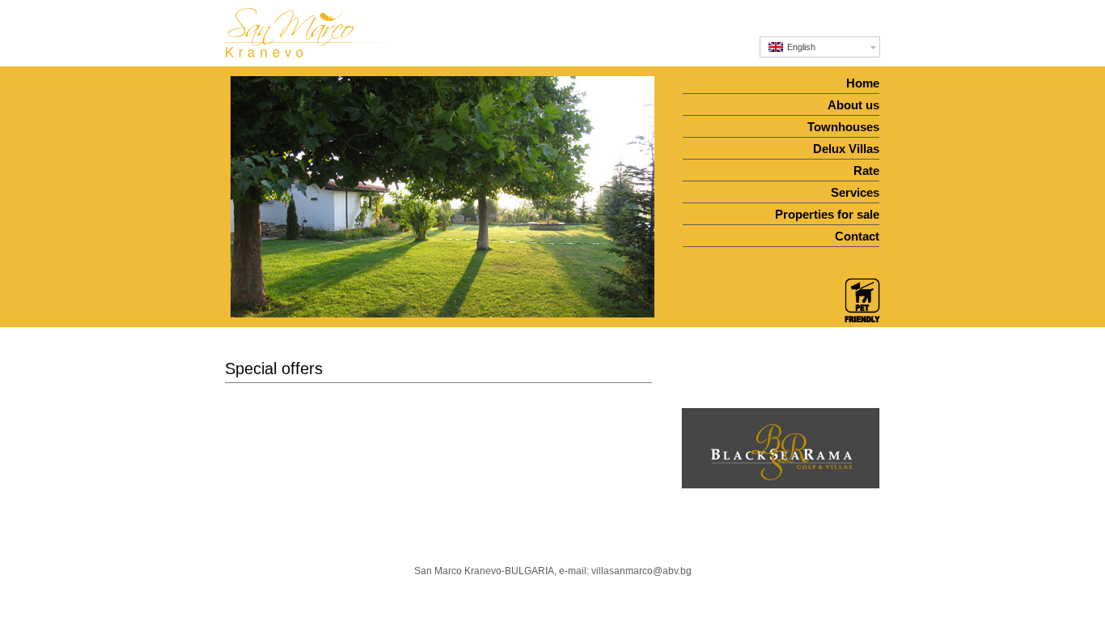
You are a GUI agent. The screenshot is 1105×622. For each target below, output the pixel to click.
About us (853, 105)
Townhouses (843, 127)
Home (862, 83)
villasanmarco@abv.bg (641, 571)
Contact (857, 236)
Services (855, 192)
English (800, 47)
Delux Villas (846, 149)
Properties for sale (827, 214)
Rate (866, 170)
